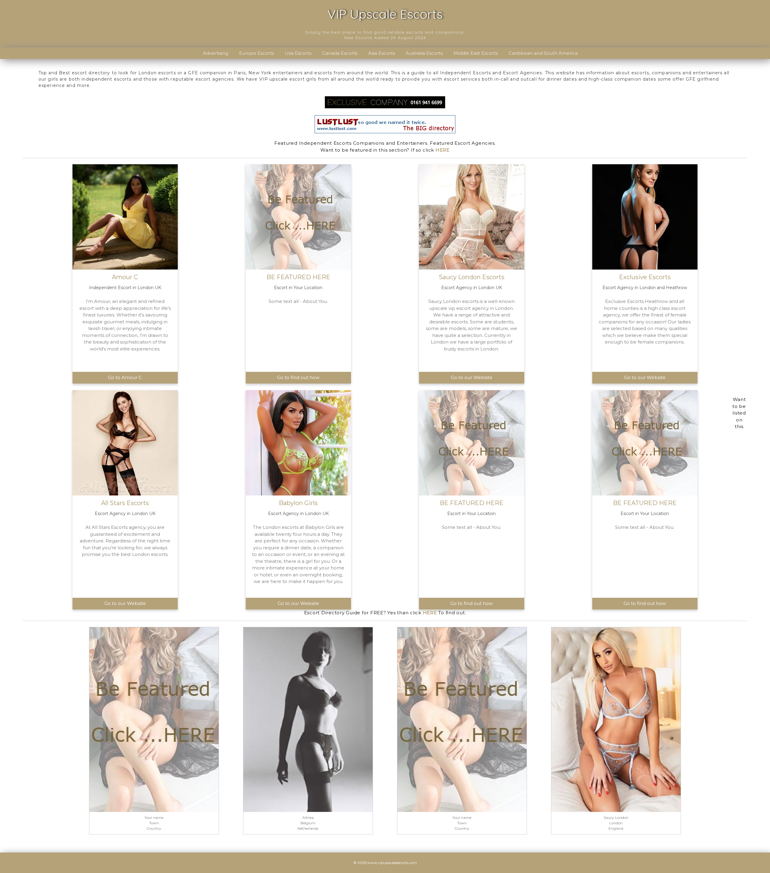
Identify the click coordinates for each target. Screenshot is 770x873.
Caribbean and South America (543, 53)
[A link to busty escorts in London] (616, 719)
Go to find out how (298, 377)
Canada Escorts (339, 53)
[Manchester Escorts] (385, 102)
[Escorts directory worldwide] (385, 124)
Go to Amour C (125, 377)
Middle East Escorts (476, 53)
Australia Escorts (424, 53)
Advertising (215, 53)
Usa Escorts (298, 53)
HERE (443, 150)
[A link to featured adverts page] (154, 719)
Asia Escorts (381, 53)
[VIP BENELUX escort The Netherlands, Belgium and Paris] (308, 719)
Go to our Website (471, 377)
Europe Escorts (256, 53)
